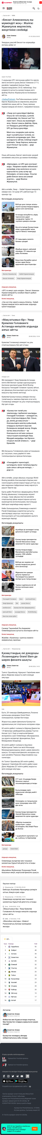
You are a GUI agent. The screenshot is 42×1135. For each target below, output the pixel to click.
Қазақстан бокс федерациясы (24, 608)
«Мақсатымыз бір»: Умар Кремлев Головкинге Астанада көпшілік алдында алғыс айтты (20, 911)
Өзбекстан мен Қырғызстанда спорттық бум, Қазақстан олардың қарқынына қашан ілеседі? (20, 1022)
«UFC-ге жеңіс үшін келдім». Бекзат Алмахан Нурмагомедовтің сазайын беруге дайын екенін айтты (20, 292)
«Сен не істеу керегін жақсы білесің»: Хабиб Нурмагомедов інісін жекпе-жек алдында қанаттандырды (20, 304)
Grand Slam (14, 849)
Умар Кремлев (8, 603)
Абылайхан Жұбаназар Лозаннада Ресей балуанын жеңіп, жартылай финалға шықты (20, 871)
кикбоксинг (7, 608)
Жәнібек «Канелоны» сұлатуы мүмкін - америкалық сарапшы (18, 639)
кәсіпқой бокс (30, 599)
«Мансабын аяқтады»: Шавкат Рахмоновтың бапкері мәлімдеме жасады (17, 924)
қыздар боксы (20, 612)
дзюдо (5, 849)
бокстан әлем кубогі (9, 616)
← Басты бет (6, 15)
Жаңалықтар (16, 649)
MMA (13, 15)
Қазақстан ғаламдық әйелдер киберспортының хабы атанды (15, 1037)
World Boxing (32, 612)
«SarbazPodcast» (9, 99)
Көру (35, 1129)
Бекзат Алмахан (8, 278)
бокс (21, 599)
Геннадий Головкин (9, 599)
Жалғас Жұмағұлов (9, 274)
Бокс (13, 315)
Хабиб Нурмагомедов (26, 274)
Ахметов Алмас (13, 1014)
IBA (17, 603)
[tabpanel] (20, 972)
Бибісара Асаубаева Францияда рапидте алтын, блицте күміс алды (20, 891)
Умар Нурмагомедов (24, 278)
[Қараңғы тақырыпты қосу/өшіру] (38, 8)
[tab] (7, 939)
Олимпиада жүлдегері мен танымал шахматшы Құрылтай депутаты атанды (18, 862)
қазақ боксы (25, 603)
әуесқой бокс (7, 612)
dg (30, 1086)
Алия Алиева (11, 35)
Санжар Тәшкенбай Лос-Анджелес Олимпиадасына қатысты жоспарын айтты (20, 629)
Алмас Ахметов (12, 335)
